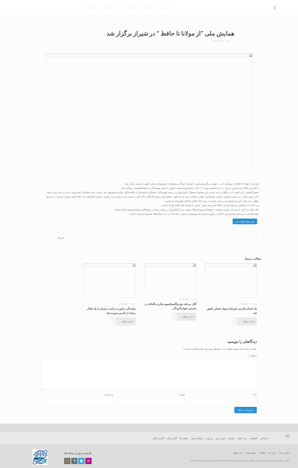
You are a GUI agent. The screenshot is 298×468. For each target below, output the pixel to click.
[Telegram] (81, 461)
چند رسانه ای (109, 7)
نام (254, 394)
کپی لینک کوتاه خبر (244, 221)
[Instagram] (88, 461)
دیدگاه (253, 355)
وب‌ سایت (108, 394)
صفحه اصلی (167, 7)
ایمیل (181, 394)
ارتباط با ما (91, 7)
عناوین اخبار (148, 7)
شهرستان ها (129, 7)
